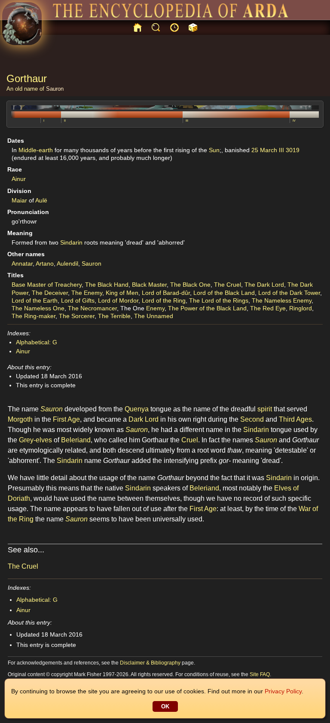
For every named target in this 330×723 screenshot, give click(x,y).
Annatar (22, 263)
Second (252, 419)
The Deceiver (50, 292)
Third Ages (295, 419)
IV (294, 120)
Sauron (55, 89)
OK (165, 706)
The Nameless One (38, 308)
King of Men (122, 292)
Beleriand (76, 440)
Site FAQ (260, 674)
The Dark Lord (264, 284)
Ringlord (300, 308)
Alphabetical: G (36, 342)
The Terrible (114, 315)
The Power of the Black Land (207, 308)
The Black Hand (106, 284)
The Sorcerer (77, 315)
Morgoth (20, 419)
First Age (66, 419)
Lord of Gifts (78, 300)
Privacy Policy (283, 691)
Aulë (41, 200)
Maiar (19, 200)
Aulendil (67, 263)
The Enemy (86, 292)
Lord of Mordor (118, 300)
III (187, 120)
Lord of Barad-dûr (166, 292)
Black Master (149, 284)
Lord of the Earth (35, 300)
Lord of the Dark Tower (289, 292)
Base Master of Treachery (47, 284)
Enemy (155, 308)
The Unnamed (153, 315)
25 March (264, 150)
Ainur (19, 178)
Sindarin (71, 242)
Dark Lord (143, 419)
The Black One (190, 284)
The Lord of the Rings (218, 300)
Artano (45, 263)
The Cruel (227, 284)
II (65, 120)
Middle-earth (35, 150)
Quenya (137, 409)
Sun (214, 150)
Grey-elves (35, 440)
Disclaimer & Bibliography (150, 663)
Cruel (189, 440)
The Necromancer (92, 308)
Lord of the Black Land (224, 292)
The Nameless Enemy (282, 300)
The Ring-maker (33, 315)
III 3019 (289, 150)
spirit (264, 409)
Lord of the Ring (164, 300)
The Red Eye (268, 308)
